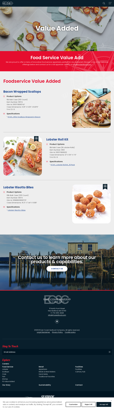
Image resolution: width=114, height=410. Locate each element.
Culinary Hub (80, 372)
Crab (4, 374)
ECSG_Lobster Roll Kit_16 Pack (63, 165)
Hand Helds (43, 374)
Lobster (5, 369)
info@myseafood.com (82, 64)
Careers (5, 364)
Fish (3, 376)
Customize (73, 404)
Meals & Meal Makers (47, 372)
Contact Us (57, 268)
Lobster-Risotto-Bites (16, 210)
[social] (57, 321)
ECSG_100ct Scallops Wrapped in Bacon (24, 117)
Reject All (88, 404)
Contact (79, 385)
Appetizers (43, 369)
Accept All (104, 404)
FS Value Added (8, 381)
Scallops (5, 372)
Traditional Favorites (47, 376)
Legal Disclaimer (43, 332)
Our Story (6, 385)
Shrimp (5, 379)
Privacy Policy (57, 332)
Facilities (78, 369)
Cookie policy (70, 332)
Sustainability (45, 385)
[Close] (111, 400)
